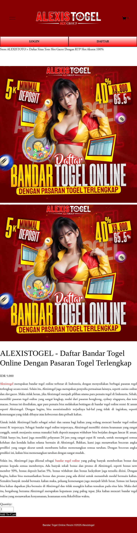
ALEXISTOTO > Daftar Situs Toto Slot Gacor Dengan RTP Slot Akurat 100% (55, 49)
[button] (8, 514)
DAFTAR (103, 41)
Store (3, 49)
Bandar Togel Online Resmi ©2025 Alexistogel (68, 525)
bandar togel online (67, 461)
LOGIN (34, 41)
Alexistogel (6, 384)
